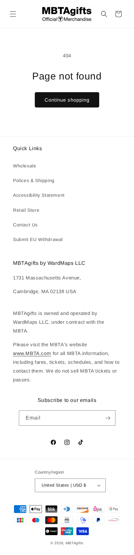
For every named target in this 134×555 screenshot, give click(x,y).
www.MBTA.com (32, 353)
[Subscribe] (108, 418)
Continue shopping (67, 100)
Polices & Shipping (34, 180)
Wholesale (24, 165)
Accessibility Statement (39, 195)
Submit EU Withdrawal (38, 239)
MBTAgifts (75, 543)
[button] (13, 14)
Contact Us (25, 224)
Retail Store (26, 210)
